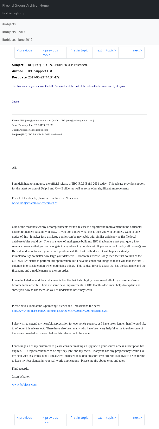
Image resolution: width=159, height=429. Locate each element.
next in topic (105, 50)
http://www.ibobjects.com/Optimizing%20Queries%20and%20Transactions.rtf (60, 310)
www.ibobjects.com (24, 384)
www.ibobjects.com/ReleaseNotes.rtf (34, 203)
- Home (25, 5)
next (136, 50)
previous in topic (52, 52)
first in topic (79, 50)
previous (25, 50)
